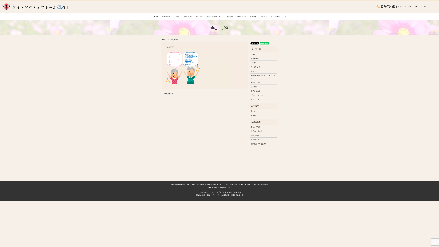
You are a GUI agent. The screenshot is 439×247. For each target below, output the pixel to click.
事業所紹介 (166, 16)
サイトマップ (256, 99)
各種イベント (241, 16)
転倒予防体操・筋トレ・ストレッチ (220, 16)
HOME (156, 16)
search (285, 17)
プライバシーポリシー (259, 95)
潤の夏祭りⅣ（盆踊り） (259, 144)
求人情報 (253, 16)
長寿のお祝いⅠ (256, 140)
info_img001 (168, 93)
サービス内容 (187, 16)
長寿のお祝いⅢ (256, 131)
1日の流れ (199, 16)
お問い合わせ (275, 16)
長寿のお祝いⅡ (256, 135)
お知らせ (254, 115)
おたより (263, 16)
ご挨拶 (176, 16)
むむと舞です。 (256, 127)
